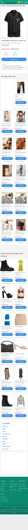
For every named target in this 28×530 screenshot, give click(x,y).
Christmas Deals (14, 484)
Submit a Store (22, 486)
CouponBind (3, 511)
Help (19, 490)
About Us (3, 497)
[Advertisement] (7, 94)
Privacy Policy (4, 499)
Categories (3, 484)
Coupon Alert (21, 484)
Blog (2, 488)
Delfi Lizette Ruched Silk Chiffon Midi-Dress (20, 382)
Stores (2, 486)
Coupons (3, 490)
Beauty (4, 436)
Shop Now (14, 59)
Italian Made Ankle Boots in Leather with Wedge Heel (7, 409)
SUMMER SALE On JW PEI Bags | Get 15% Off (20, 233)
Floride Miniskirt (19, 326)
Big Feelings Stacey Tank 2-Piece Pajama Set (7, 328)
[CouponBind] (11, 2)
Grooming (5, 449)
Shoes (4, 431)
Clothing (4, 426)
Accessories (6, 434)
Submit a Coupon (22, 488)
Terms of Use (4, 501)
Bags (3, 429)
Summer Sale (13, 489)
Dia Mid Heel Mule (19, 353)
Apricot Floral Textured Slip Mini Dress (6, 179)
